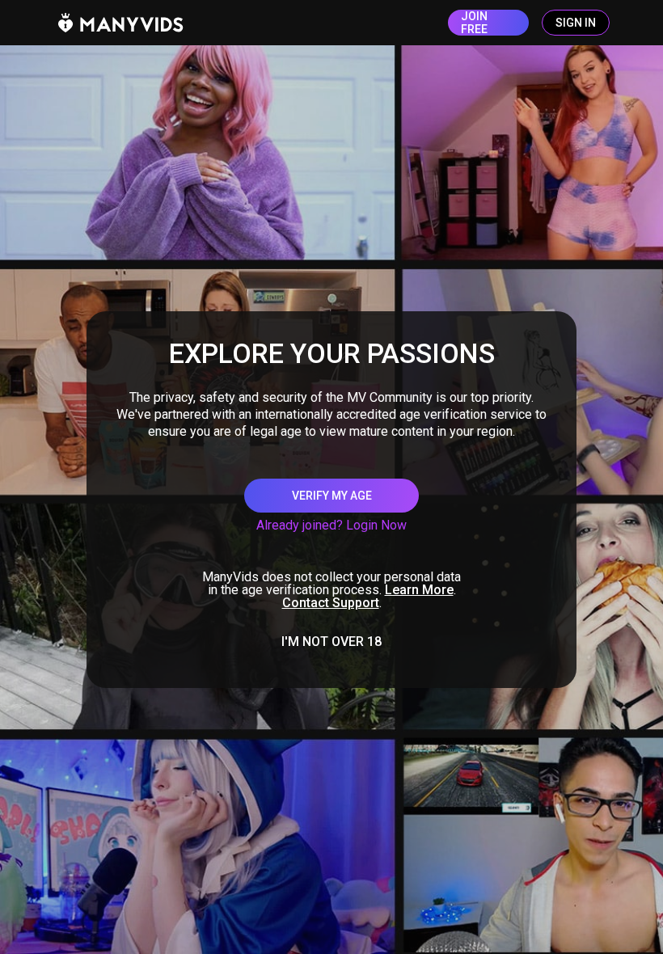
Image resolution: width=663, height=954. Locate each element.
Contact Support (330, 602)
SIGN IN (575, 22)
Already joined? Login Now (331, 525)
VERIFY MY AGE (332, 495)
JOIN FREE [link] (474, 23)
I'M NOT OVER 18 (331, 641)
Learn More (419, 589)
